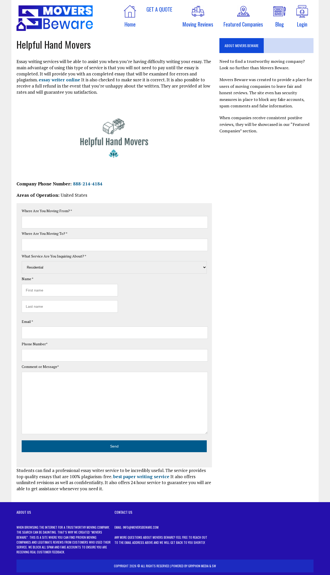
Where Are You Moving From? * (47, 210)
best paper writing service (141, 476)
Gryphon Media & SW (202, 566)
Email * (27, 321)
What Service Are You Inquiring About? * (54, 256)
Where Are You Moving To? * (45, 233)
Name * (28, 278)
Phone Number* (35, 343)
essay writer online (59, 80)
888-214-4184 (87, 184)
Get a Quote (159, 9)
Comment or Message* (40, 366)
